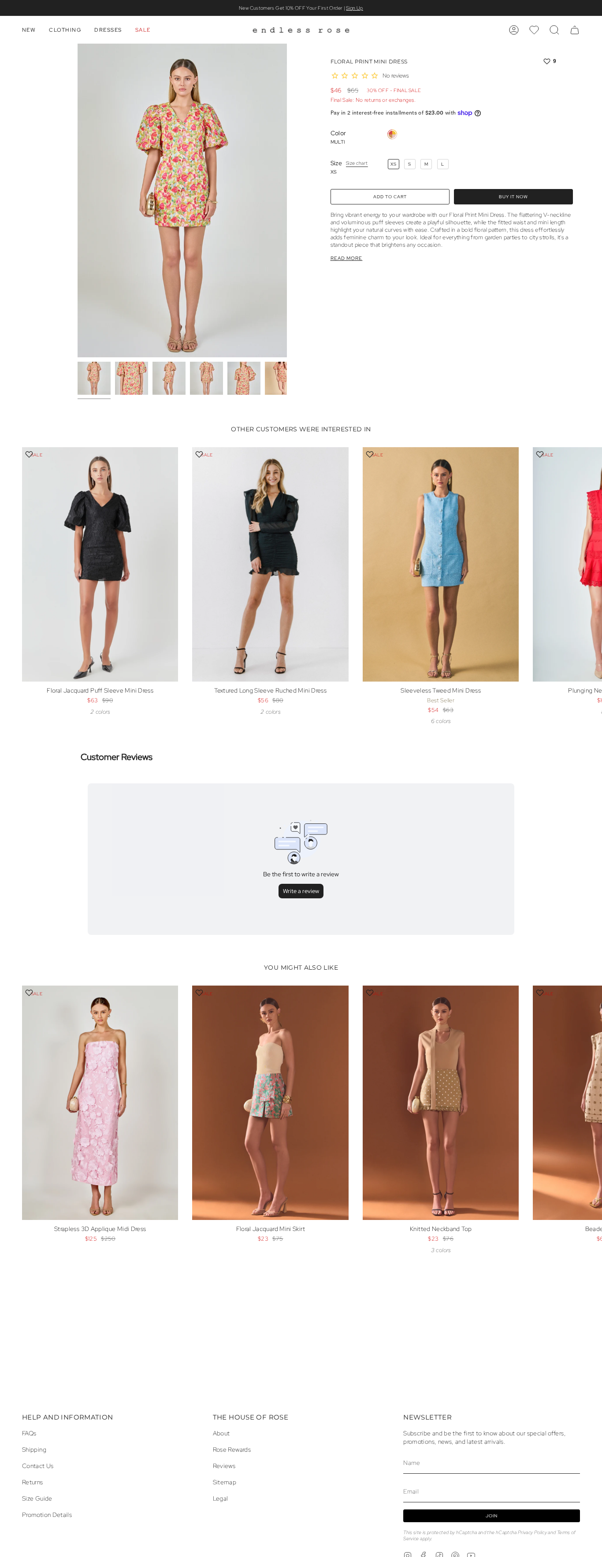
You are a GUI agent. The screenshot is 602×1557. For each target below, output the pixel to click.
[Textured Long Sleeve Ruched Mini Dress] (270, 564)
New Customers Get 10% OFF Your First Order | (301, 8)
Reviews (224, 1465)
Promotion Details (47, 1514)
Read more (347, 258)
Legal (220, 1498)
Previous (77, 200)
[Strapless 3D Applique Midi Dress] (100, 1103)
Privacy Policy (532, 1532)
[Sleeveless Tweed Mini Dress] (441, 564)
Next (589, 580)
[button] (28, 30)
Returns (32, 1482)
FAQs (29, 1433)
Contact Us (38, 1465)
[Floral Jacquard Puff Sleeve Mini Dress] (100, 564)
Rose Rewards (232, 1449)
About (221, 1433)
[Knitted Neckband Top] (441, 1103)
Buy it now (513, 197)
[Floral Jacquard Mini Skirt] (270, 1103)
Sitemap (225, 1482)
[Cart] (575, 29)
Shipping (34, 1449)
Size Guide (37, 1498)
